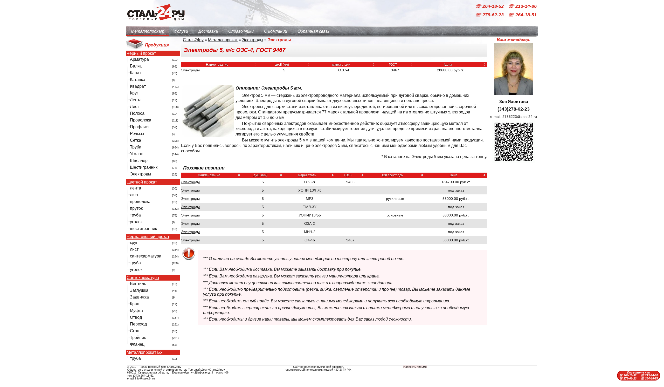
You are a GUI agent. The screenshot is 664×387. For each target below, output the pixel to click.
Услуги (181, 31)
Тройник (138, 337)
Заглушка (139, 290)
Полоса (137, 113)
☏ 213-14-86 (522, 6)
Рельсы (137, 133)
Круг (134, 93)
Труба (135, 147)
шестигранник (143, 228)
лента (135, 188)
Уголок (136, 154)
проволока (140, 201)
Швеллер (139, 160)
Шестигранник (143, 167)
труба (135, 215)
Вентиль (138, 283)
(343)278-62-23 (513, 109)
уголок (136, 222)
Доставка (208, 31)
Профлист (140, 127)
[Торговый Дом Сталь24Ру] (155, 23)
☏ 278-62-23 (490, 15)
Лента (136, 100)
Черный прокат (141, 53)
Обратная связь (313, 31)
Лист (134, 106)
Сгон (134, 331)
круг (134, 242)
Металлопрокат (147, 31)
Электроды (140, 174)
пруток (136, 208)
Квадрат (138, 86)
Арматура (139, 59)
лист (134, 195)
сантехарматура (145, 256)
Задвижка (139, 297)
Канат (135, 73)
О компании (275, 31)
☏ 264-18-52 (490, 6)
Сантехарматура (143, 278)
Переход (138, 324)
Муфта (136, 310)
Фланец (137, 344)
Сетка (135, 140)
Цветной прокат (142, 182)
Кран (134, 304)
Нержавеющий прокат (148, 237)
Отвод (136, 317)
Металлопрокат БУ (145, 352)
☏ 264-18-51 (522, 15)
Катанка (137, 79)
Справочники (241, 31)
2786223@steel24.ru (519, 116)
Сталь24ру (193, 40)
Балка (136, 66)
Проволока (140, 120)
